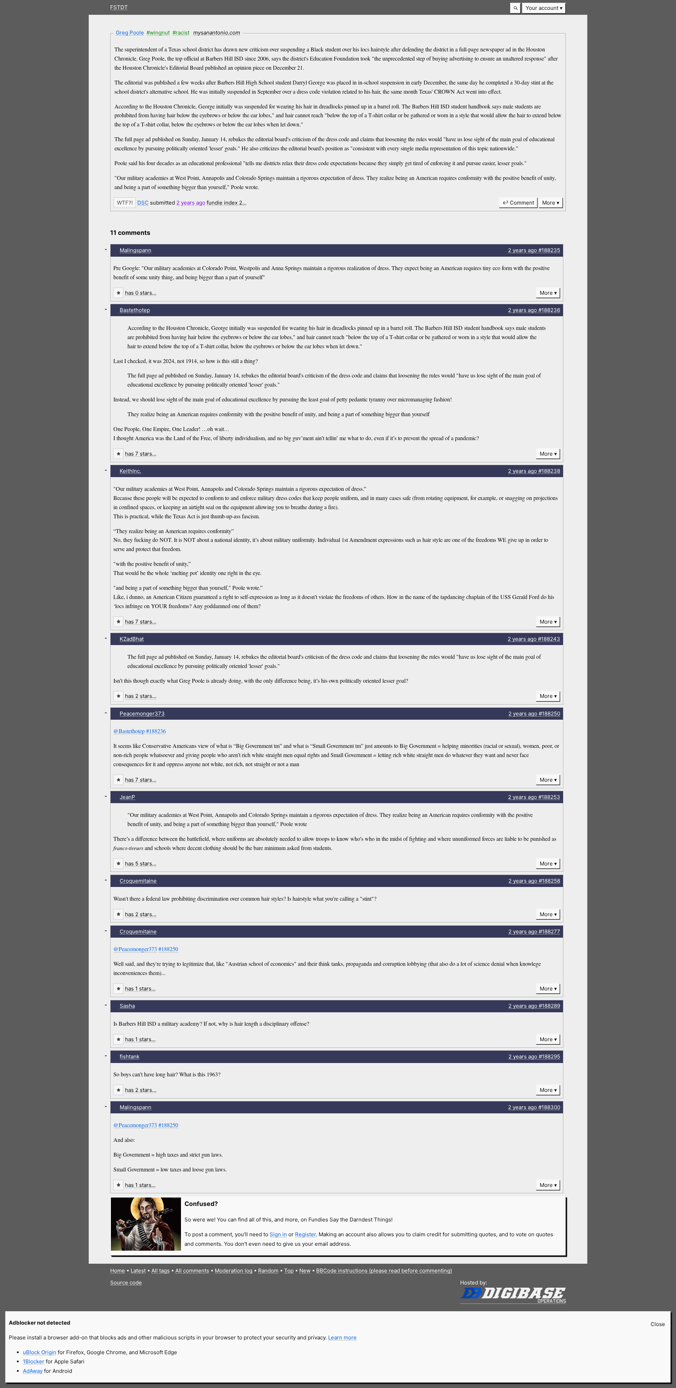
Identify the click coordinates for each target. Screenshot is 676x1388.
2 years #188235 (534, 250)
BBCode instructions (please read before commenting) (384, 1270)
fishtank (129, 1056)
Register (305, 1234)
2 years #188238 (534, 471)
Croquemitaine (138, 880)
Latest (138, 1270)
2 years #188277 (534, 931)
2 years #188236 (534, 310)
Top (289, 1270)
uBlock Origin (39, 1352)
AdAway (33, 1371)
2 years (190, 202)
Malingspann (135, 250)
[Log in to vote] (124, 202)
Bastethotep (135, 310)
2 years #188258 (534, 880)
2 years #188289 (534, 1005)
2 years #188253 (534, 797)
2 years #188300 (534, 1107)
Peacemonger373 (142, 713)
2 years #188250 (534, 713)
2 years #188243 (534, 639)
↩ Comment (518, 202)
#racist (181, 32)
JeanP (127, 797)
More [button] (548, 202)
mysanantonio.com (216, 32)
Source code (126, 1282)
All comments (192, 1270)
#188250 (168, 948)
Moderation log (233, 1270)
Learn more (342, 1337)
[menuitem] (544, 8)
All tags (160, 1270)
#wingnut (158, 32)
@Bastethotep (129, 730)
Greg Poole (130, 32)
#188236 (156, 730)
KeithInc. (130, 471)
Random (268, 1270)
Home (117, 1270)
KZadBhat (132, 639)
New (305, 1270)
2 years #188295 (534, 1056)
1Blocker (33, 1361)
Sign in (278, 1234)
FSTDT (119, 7)
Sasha (127, 1005)
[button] (515, 8)
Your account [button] (542, 8)
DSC (143, 202)
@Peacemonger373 (135, 948)
